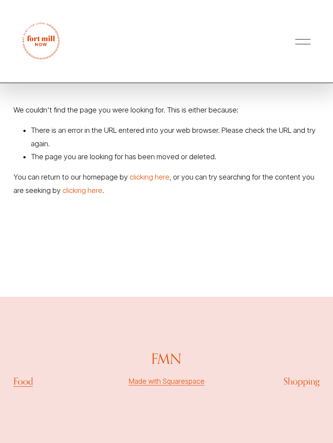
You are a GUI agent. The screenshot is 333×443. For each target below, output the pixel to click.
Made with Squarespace (167, 381)
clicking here (150, 177)
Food (23, 381)
